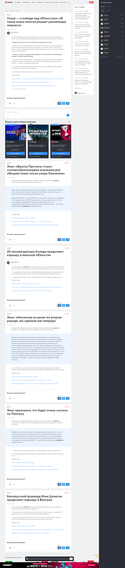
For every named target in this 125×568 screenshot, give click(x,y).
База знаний (63, 2)
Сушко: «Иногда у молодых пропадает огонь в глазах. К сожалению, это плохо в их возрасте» (38, 78)
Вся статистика (104, 56)
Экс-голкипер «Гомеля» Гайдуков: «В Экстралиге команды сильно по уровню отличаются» (37, 287)
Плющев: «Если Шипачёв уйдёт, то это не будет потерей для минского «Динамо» (83, 80)
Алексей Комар (14, 32)
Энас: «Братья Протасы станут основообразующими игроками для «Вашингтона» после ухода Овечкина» (83, 15)
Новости (12, 10)
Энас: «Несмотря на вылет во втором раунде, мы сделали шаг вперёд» (83, 34)
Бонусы (33, 2)
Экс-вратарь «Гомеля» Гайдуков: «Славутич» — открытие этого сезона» (32, 221)
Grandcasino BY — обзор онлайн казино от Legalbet (26, 283)
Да (12, 103)
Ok (71, 558)
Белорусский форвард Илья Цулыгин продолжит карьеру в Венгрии (83, 52)
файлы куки (65, 558)
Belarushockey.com (21, 88)
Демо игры (40, 2)
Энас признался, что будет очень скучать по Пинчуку (82, 43)
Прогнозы (46, 2)
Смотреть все (78, 88)
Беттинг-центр (54, 2)
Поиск (86, 2)
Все (70, 121)
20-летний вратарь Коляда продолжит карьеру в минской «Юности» (83, 25)
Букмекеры (18, 2)
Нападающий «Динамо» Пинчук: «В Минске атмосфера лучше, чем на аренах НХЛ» (35, 225)
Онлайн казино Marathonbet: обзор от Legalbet (25, 376)
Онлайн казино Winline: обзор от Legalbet (23, 462)
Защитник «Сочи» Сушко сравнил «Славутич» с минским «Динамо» (30, 82)
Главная (7, 10)
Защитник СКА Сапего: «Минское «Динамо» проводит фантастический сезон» (34, 85)
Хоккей (17, 10)
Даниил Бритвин (15, 262)
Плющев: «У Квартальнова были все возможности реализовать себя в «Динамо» (83, 71)
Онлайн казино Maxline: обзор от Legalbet (23, 218)
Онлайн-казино (26, 2)
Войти (91, 2)
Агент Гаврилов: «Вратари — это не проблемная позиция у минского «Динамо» (83, 61)
